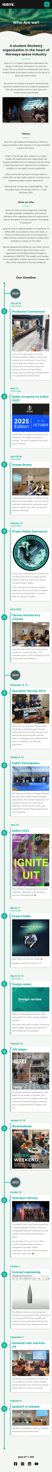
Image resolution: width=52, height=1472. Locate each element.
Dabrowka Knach (31, 1241)
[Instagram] (22, 1464)
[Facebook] (15, 1464)
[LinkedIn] (29, 1464)
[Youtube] (36, 1464)
